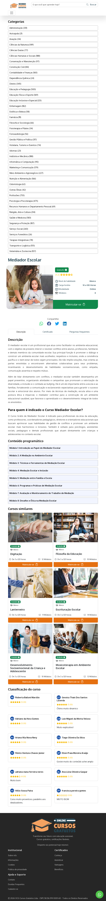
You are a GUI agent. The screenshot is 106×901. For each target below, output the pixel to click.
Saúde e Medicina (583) (20, 217)
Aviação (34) (15, 39)
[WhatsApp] (99, 895)
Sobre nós (12, 855)
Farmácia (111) (15, 117)
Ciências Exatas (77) (18, 50)
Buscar (92, 4)
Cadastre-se (13, 889)
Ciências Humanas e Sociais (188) (24, 56)
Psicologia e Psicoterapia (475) (23, 201)
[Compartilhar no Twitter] (57, 324)
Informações (13, 860)
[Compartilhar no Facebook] (49, 324)
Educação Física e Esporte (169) (23, 95)
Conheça (58, 855)
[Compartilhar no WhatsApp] (41, 324)
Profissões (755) (17, 195)
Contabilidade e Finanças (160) (23, 72)
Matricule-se (28, 564)
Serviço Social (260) (18, 229)
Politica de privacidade (17, 869)
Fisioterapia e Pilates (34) (21, 128)
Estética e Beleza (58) (19, 111)
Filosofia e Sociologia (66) (21, 123)
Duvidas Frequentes (16, 884)
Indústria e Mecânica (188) (21, 156)
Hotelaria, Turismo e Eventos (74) (25, 145)
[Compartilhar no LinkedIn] (64, 324)
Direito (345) (15, 83)
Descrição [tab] (21, 331)
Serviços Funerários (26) (20, 234)
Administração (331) (18, 28)
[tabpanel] (53, 572)
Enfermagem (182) (17, 106)
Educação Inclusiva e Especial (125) (25, 100)
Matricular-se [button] (73, 304)
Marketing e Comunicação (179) (23, 167)
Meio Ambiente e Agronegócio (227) (26, 173)
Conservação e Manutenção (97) (24, 61)
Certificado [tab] (48, 331)
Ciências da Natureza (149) (21, 44)
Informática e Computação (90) (24, 162)
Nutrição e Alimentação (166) (22, 178)
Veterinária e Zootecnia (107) (22, 251)
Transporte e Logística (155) (22, 245)
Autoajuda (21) (15, 33)
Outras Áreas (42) (17, 189)
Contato (11, 880)
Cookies (11, 865)
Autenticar (59, 860)
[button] (11, 12)
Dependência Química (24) (21, 78)
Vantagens (59, 865)
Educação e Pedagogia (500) (22, 89)
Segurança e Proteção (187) (21, 223)
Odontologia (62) (17, 184)
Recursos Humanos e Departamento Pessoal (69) (32, 206)
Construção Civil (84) (19, 67)
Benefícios (59, 869)
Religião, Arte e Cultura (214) (22, 212)
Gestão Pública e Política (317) (23, 139)
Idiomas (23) (15, 150)
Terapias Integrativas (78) (21, 240)
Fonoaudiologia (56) (18, 134)
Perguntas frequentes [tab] (80, 331)
